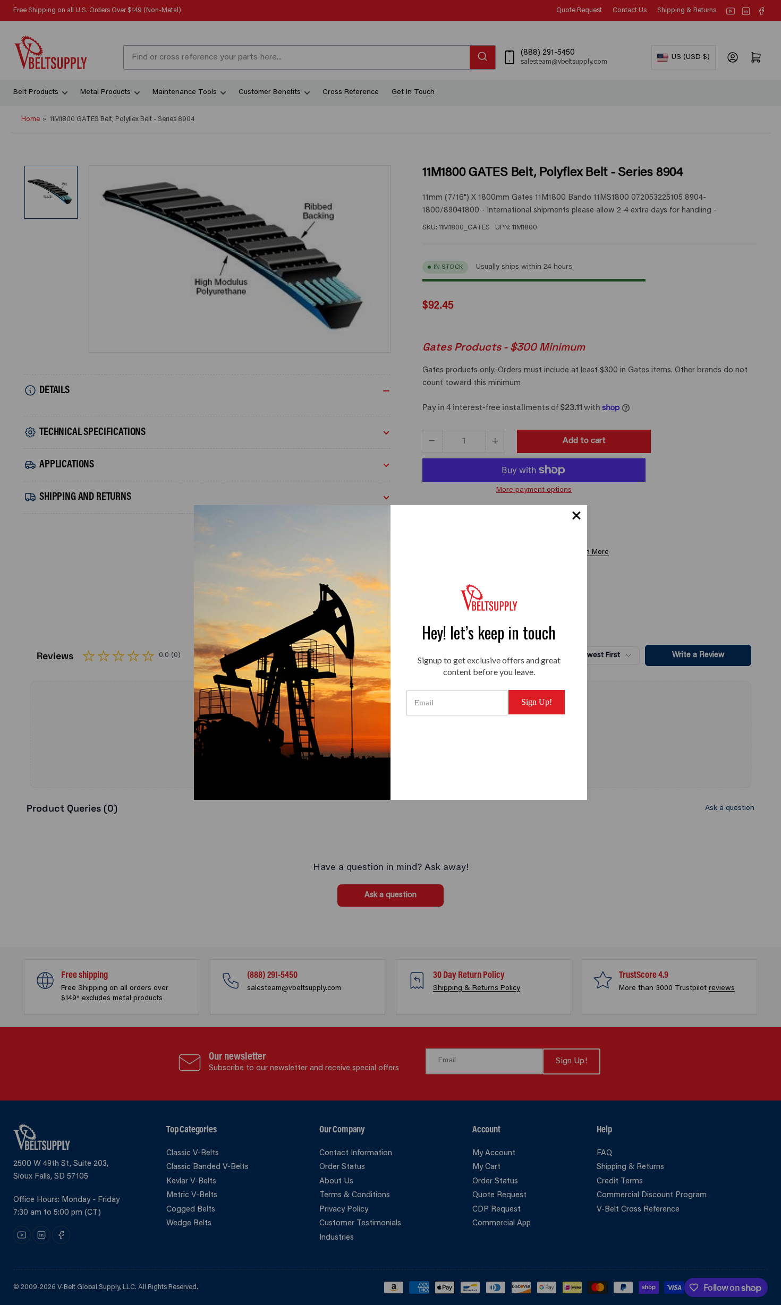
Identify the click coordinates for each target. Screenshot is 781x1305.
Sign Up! (536, 701)
